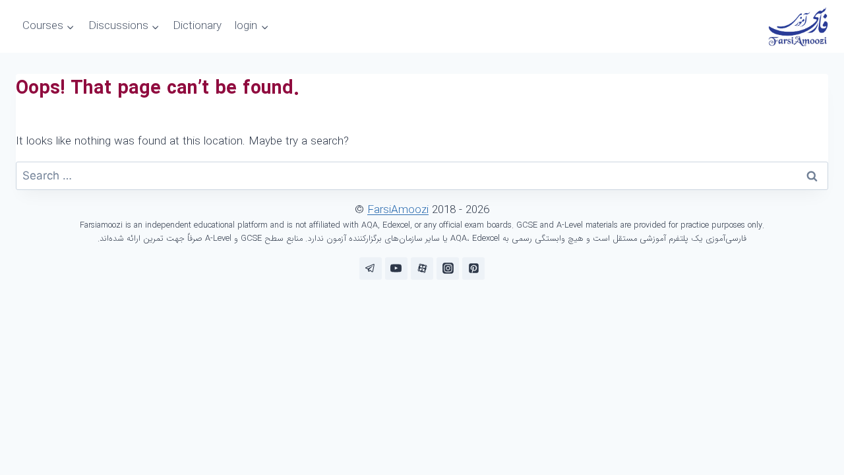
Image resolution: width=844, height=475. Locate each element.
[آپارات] (422, 268)
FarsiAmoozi (398, 210)
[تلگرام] (370, 268)
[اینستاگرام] (448, 268)
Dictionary (197, 26)
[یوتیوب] (396, 268)
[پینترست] (473, 268)
